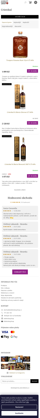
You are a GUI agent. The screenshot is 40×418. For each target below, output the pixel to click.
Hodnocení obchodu (20, 198)
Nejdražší (26, 22)
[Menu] (36, 2)
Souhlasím (19, 413)
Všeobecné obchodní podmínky (11, 298)
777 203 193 (8, 313)
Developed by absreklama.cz (20, 388)
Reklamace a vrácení (7, 293)
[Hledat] (25, 2)
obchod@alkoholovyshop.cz (13, 310)
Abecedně (18, 26)
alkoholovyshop (9, 318)
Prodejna (4, 285)
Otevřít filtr (20, 17)
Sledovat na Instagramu (17, 373)
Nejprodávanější (7, 26)
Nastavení (19, 407)
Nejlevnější (17, 22)
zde (27, 402)
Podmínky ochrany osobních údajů (12, 300)
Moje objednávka (6, 295)
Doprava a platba (6, 290)
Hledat (34, 381)
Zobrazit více (20, 272)
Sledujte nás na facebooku (12, 316)
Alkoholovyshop (9, 321)
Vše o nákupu (5, 288)
